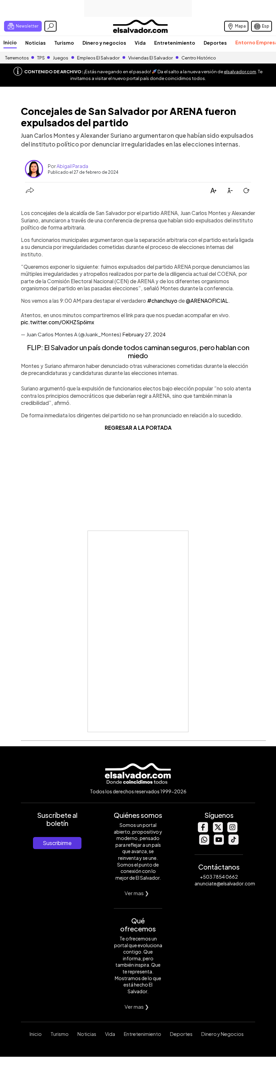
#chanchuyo (162, 300)
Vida (140, 43)
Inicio (10, 42)
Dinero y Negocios (222, 1034)
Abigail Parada (72, 166)
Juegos (60, 57)
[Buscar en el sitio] (50, 26)
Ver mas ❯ (137, 893)
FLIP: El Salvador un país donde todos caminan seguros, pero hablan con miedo (138, 351)
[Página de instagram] (232, 830)
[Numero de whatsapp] (204, 843)
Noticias (35, 43)
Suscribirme (57, 842)
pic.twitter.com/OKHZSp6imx (57, 322)
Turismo (64, 43)
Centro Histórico (198, 57)
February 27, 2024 (144, 334)
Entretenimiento (174, 43)
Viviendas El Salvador (150, 57)
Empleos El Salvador (98, 57)
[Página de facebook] (202, 830)
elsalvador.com (240, 71)
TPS (41, 57)
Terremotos (17, 57)
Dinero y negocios (104, 43)
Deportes (215, 43)
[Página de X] (217, 830)
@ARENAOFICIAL (207, 300)
